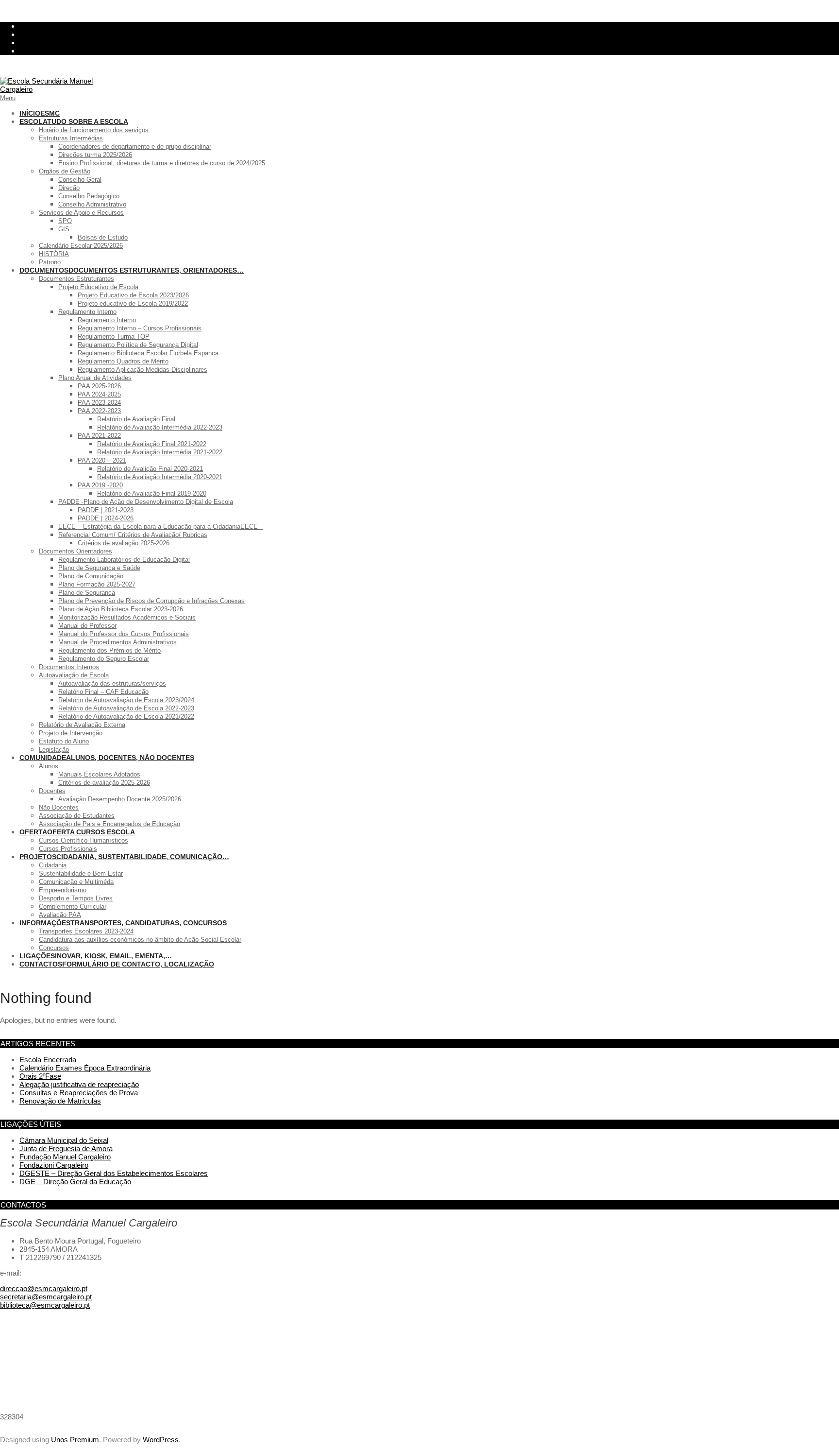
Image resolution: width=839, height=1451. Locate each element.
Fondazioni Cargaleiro (53, 1165)
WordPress (161, 1439)
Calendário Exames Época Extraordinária (85, 1068)
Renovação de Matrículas (60, 1101)
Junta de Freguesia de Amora (66, 1148)
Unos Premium (75, 1439)
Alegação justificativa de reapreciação (79, 1084)
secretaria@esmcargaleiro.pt (46, 1297)
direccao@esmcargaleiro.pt (43, 1288)
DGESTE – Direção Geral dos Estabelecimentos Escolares (113, 1173)
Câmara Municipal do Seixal (63, 1140)
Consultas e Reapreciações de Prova (78, 1092)
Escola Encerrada (47, 1059)
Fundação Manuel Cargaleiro (65, 1157)
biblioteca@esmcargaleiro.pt (45, 1305)
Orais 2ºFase (40, 1076)
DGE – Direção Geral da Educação (75, 1181)
